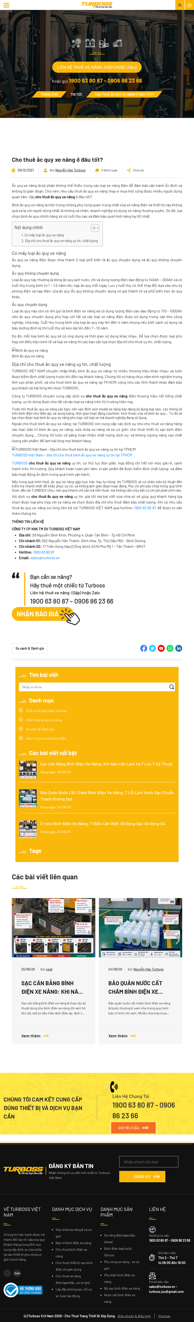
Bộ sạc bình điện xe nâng (122, 1288)
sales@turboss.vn (45, 557)
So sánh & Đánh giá (30, 648)
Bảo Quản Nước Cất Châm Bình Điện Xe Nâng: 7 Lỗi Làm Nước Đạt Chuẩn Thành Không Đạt (107, 795)
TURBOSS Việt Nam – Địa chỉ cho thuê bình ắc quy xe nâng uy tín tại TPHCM (72, 455)
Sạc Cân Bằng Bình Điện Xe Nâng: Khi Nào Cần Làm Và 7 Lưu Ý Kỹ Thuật (106, 763)
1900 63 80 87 (145, 507)
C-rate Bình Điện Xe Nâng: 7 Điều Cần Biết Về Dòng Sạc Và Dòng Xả (102, 823)
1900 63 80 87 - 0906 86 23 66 (105, 80)
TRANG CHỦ (49, 94)
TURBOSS (20, 463)
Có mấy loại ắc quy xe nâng (44, 235)
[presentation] (16, 937)
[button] (7, 5)
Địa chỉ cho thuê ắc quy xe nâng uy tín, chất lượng (61, 241)
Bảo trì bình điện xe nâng (73, 1243)
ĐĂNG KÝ (142, 1176)
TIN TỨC (76, 94)
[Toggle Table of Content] (92, 228)
